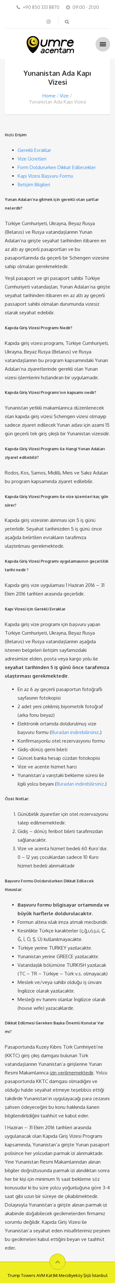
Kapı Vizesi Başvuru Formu (45, 176)
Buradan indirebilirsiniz (75, 732)
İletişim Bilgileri (34, 185)
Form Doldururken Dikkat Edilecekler (57, 167)
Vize (64, 96)
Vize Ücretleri (32, 159)
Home (49, 96)
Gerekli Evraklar (34, 150)
